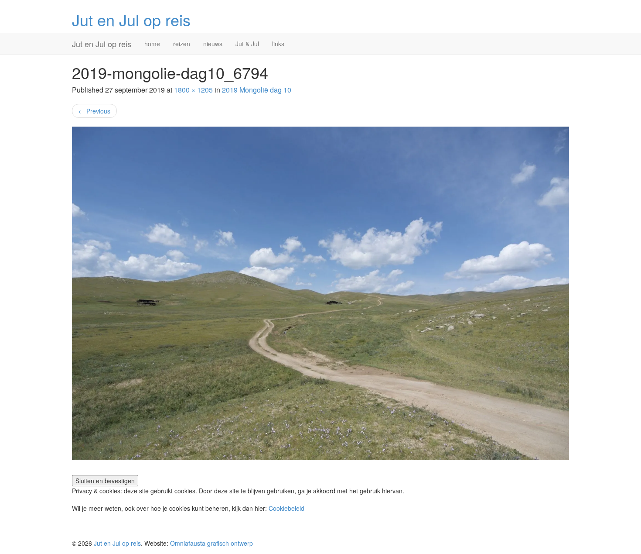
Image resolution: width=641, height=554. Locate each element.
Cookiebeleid (286, 508)
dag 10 (256, 90)
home (152, 43)
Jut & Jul (247, 43)
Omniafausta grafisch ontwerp (211, 543)
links (278, 43)
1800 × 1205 (193, 90)
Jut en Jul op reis (131, 19)
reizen (181, 43)
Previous (94, 111)
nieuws (212, 43)
